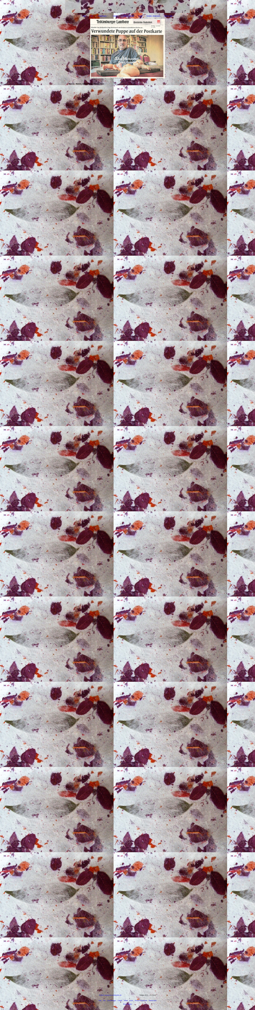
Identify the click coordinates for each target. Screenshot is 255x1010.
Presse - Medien (129, 16)
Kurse (140, 16)
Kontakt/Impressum (142, 1000)
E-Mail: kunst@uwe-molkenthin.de (111, 995)
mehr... (71, 967)
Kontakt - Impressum (153, 16)
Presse (125, 1000)
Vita (91, 16)
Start (84, 16)
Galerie (115, 16)
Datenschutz (168, 16)
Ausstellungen (102, 16)
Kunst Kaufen (127, 1004)
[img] (127, 6)
